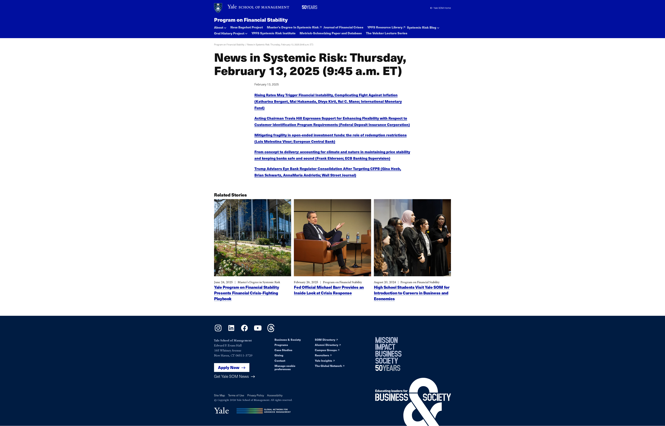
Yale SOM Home (442, 8)
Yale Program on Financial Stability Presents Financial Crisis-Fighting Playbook (246, 292)
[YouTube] (258, 331)
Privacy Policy (255, 395)
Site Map (219, 395)
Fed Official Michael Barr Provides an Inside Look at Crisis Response (329, 290)
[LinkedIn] (231, 331)
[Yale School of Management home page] (252, 8)
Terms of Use (236, 395)
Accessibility (274, 395)
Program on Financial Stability (250, 19)
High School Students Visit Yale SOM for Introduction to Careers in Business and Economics (412, 292)
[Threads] (271, 331)
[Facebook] (244, 331)
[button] (220, 26)
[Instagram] (218, 331)
